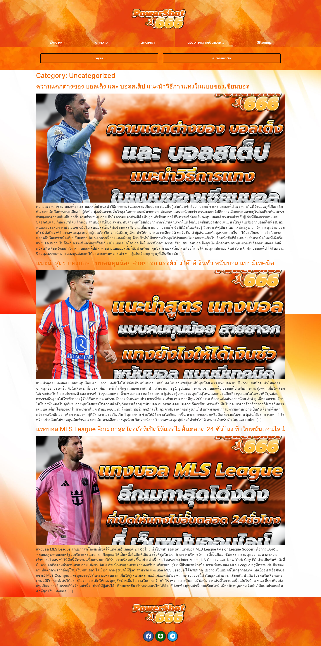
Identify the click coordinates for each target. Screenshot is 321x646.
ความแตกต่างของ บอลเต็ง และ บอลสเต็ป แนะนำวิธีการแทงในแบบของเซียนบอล (143, 86)
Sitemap (264, 42)
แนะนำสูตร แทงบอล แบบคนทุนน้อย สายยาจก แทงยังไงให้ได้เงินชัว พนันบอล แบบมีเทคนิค (155, 263)
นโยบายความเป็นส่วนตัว (205, 42)
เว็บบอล (56, 42)
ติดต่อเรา (147, 42)
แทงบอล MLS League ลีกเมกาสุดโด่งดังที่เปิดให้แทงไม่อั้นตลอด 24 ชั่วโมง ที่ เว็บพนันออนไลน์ (160, 429)
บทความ (101, 42)
